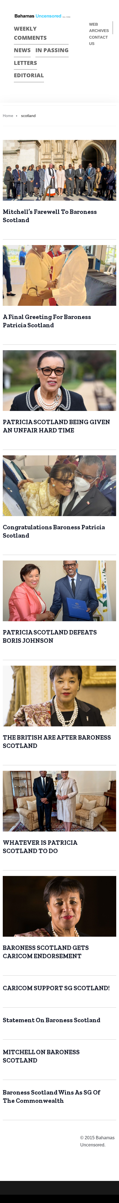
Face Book (93, 62)
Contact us (98, 40)
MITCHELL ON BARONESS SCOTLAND (41, 1056)
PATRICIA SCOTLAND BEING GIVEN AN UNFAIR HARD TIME (56, 426)
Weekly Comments (30, 33)
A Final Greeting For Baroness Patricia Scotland (47, 321)
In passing (52, 50)
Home (8, 115)
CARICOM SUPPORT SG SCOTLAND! (56, 988)
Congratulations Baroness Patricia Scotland (54, 531)
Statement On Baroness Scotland (51, 1020)
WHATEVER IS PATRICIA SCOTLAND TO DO (40, 847)
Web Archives (99, 27)
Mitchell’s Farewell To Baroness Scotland (50, 216)
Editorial (29, 75)
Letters (25, 63)
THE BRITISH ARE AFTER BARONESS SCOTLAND (57, 742)
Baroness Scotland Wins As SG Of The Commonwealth (51, 1096)
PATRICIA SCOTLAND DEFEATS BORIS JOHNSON (50, 636)
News (22, 50)
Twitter (102, 62)
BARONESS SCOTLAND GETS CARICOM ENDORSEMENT (46, 952)
